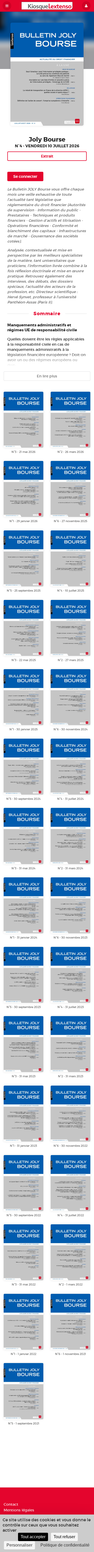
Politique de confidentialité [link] (65, 1545)
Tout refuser (64, 1537)
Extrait (47, 156)
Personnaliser (19, 1545)
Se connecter (25, 176)
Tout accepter (33, 1537)
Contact (11, 1504)
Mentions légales (19, 1510)
